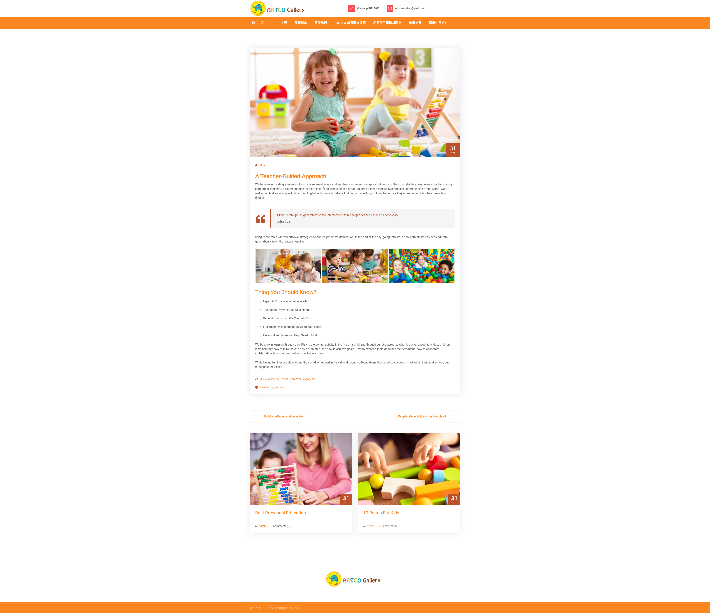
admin (262, 165)
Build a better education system (284, 416)
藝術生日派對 (438, 22)
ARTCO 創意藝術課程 (350, 22)
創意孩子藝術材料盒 (387, 22)
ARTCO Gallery (267, 608)
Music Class (266, 379)
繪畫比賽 (415, 22)
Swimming (295, 379)
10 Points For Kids (381, 512)
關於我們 (321, 22)
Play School (281, 379)
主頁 (284, 22)
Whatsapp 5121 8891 (368, 8)
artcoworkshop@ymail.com (410, 8)
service (279, 387)
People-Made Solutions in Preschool (422, 416)
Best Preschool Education (280, 512)
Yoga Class (309, 379)
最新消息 (301, 22)
